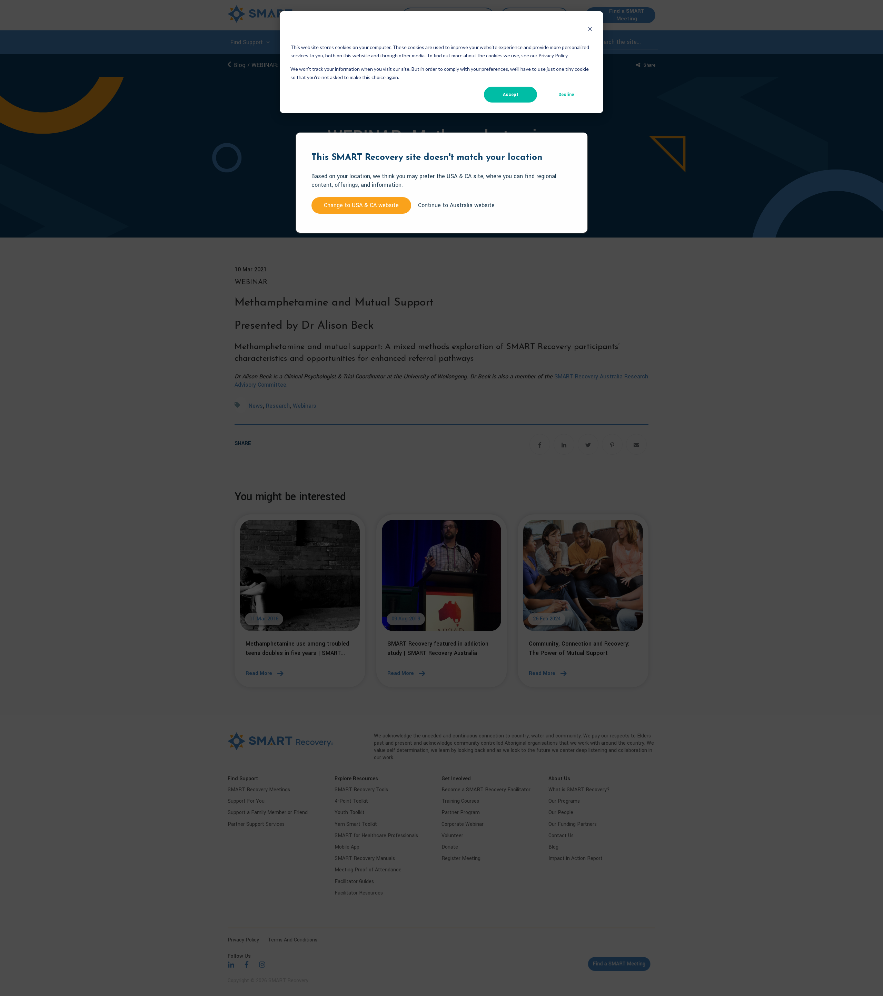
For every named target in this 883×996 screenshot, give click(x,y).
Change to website (361, 205)
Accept (510, 94)
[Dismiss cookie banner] (590, 30)
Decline (566, 94)
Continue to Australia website (456, 205)
